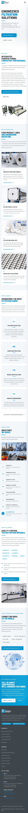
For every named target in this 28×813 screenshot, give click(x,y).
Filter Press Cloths (5, 734)
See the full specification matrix (14, 414)
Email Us (20, 700)
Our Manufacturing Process (12, 92)
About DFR (6, 96)
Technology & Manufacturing (7, 752)
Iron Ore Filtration (5, 760)
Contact (3, 766)
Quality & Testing (5, 755)
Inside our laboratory (10, 579)
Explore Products (9, 35)
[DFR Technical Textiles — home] (5, 2)
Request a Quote (7, 40)
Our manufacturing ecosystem (12, 648)
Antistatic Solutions (6, 739)
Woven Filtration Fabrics (7, 731)
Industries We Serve (5, 758)
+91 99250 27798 (7, 791)
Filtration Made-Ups (6, 736)
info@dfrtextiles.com (8, 798)
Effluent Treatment (5, 763)
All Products (4, 742)
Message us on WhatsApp (9, 793)
